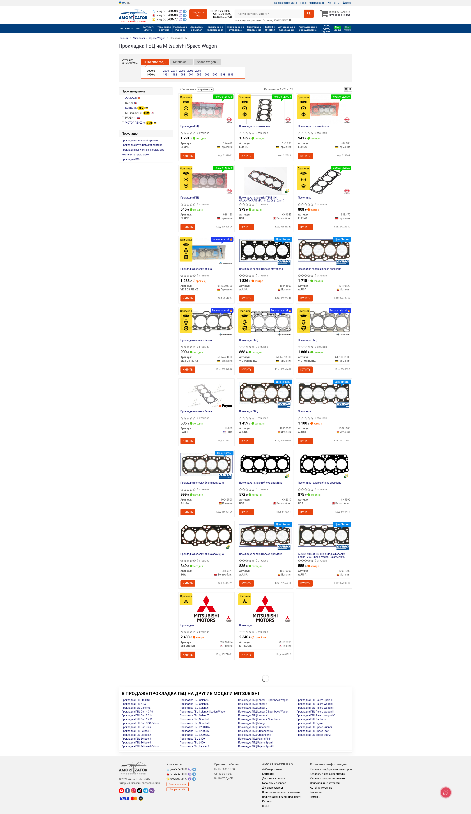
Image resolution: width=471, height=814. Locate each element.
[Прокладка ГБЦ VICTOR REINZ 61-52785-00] (265, 321)
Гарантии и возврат (274, 783)
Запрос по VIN (177, 789)
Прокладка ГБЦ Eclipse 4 (136, 742)
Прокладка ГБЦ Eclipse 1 (136, 730)
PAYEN (130, 117)
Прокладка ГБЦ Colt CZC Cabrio (140, 723)
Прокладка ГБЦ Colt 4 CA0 (137, 711)
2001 (174, 70)
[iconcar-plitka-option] (346, 89)
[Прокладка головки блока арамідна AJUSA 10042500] (206, 464)
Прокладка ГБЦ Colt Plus (136, 727)
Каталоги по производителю (327, 773)
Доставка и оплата (285, 2)
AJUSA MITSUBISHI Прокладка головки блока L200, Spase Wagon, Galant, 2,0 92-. (322, 555)
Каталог (267, 801)
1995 (198, 74)
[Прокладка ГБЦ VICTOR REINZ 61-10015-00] (324, 321)
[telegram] (145, 790)
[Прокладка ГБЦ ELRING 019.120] (206, 180)
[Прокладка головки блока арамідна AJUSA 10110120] (324, 250)
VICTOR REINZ (138, 122)
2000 (166, 70)
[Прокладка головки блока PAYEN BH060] (206, 394)
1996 (206, 74)
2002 (182, 70)
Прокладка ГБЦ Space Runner (314, 727)
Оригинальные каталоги (325, 783)
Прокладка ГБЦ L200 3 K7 (195, 727)
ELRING (134, 107)
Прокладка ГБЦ (189, 126)
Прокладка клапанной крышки (140, 140)
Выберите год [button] (154, 62)
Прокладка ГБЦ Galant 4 (194, 700)
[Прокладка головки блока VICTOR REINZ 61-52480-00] (206, 321)
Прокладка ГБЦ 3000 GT (136, 700)
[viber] (152, 790)
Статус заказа (273, 769)
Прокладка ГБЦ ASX (134, 703)
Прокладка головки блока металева (261, 268)
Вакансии (316, 792)
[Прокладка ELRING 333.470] (324, 180)
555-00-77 (167, 19)
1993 (182, 74)
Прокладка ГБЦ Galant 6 (194, 707)
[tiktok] (139, 790)
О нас (265, 806)
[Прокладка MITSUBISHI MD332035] (265, 608)
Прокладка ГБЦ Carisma (136, 707)
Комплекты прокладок (135, 154)
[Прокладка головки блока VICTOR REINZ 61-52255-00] (206, 251)
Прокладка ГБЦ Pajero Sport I (255, 742)
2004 (198, 70)
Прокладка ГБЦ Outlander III (254, 734)
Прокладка (304, 197)
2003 (190, 70)
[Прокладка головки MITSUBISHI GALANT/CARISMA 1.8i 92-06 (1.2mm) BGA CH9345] (265, 180)
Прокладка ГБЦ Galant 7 (194, 715)
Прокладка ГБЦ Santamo (312, 719)
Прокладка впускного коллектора (142, 144)
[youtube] (121, 790)
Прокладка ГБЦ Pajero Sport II (256, 746)
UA (124, 2)
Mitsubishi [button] (180, 62)
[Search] (309, 14)
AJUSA (131, 97)
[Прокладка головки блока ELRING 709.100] (324, 109)
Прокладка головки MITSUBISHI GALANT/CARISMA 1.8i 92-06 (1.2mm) (261, 199)
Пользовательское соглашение (281, 792)
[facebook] (127, 790)
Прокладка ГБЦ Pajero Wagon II (315, 707)
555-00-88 (167, 11)
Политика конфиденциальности (281, 796)
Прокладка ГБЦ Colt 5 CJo (137, 715)
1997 (214, 74)
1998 (222, 74)
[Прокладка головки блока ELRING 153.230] (265, 109)
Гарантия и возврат (312, 2)
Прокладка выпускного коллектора (143, 149)
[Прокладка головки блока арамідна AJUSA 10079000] (265, 535)
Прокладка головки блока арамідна (319, 268)
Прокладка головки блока (254, 126)
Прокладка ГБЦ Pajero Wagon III (315, 711)
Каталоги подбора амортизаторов (331, 769)
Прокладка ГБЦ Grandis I (194, 719)
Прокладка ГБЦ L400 (192, 742)
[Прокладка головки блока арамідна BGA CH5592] (324, 464)
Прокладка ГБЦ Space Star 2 (314, 734)
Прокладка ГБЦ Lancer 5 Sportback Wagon (263, 700)
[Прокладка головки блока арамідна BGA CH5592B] (206, 535)
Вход (348, 2)
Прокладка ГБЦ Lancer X (253, 715)
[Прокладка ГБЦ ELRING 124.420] (206, 109)
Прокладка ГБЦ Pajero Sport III (314, 700)
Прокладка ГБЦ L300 (192, 738)
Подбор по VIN (198, 14)
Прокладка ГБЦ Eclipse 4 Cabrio (140, 746)
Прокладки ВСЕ (131, 159)
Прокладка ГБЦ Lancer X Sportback (259, 719)
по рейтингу (204, 89)
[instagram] (133, 790)
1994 (190, 74)
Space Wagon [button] (207, 62)
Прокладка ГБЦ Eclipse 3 (136, 738)
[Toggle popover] (446, 792)
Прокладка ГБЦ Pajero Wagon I (315, 703)
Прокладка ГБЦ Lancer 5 (194, 746)
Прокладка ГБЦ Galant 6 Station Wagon (203, 711)
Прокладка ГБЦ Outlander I (254, 727)
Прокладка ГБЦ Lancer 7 (252, 707)
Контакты (333, 2)
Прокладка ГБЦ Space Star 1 (314, 730)
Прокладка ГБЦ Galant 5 (194, 703)
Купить (188, 155)
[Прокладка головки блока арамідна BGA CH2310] (265, 464)
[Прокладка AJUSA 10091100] (324, 392)
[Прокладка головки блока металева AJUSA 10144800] (265, 250)
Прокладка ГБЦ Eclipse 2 (136, 734)
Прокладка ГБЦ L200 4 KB (195, 730)
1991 (166, 74)
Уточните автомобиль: (130, 61)
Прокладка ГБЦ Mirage (251, 723)
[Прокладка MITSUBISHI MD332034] (206, 608)
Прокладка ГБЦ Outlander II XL (256, 730)
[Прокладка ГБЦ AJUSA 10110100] (265, 392)
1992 (174, 74)
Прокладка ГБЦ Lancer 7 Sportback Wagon (263, 711)
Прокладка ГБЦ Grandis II (195, 723)
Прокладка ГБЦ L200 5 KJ (195, 734)
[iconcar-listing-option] (350, 89)
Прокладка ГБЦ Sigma (310, 723)
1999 (230, 74)
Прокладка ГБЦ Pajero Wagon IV (316, 715)
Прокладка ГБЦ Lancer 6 (252, 703)
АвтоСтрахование (321, 787)
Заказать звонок (177, 784)
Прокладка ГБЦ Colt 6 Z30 (137, 719)
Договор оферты (272, 787)
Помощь (315, 796)
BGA (129, 102)
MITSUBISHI (137, 112)
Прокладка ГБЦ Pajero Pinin (254, 738)
